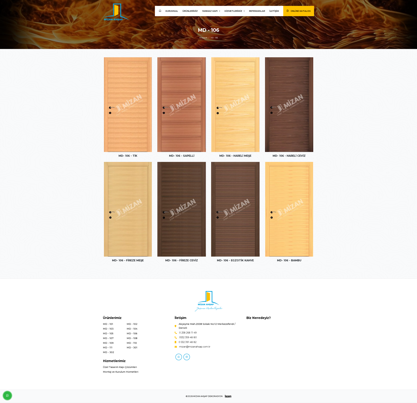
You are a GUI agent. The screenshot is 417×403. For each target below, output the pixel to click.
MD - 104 (132, 328)
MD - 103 (108, 328)
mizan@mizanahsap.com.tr (194, 346)
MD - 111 (107, 347)
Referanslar (257, 11)
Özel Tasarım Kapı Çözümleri (120, 367)
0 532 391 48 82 (187, 342)
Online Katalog (300, 11)
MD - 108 (132, 338)
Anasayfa (203, 38)
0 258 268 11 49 (188, 332)
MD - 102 (132, 324)
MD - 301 (132, 347)
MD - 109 (108, 342)
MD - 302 (108, 352)
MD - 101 (108, 324)
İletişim (274, 11)
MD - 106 (132, 333)
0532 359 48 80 (188, 337)
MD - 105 (108, 333)
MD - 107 (108, 338)
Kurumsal (171, 11)
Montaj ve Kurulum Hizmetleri (120, 371)
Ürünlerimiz (190, 11)
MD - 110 (132, 342)
